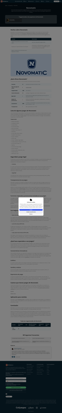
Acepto (31, 209)
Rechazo (31, 214)
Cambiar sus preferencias (31, 211)
